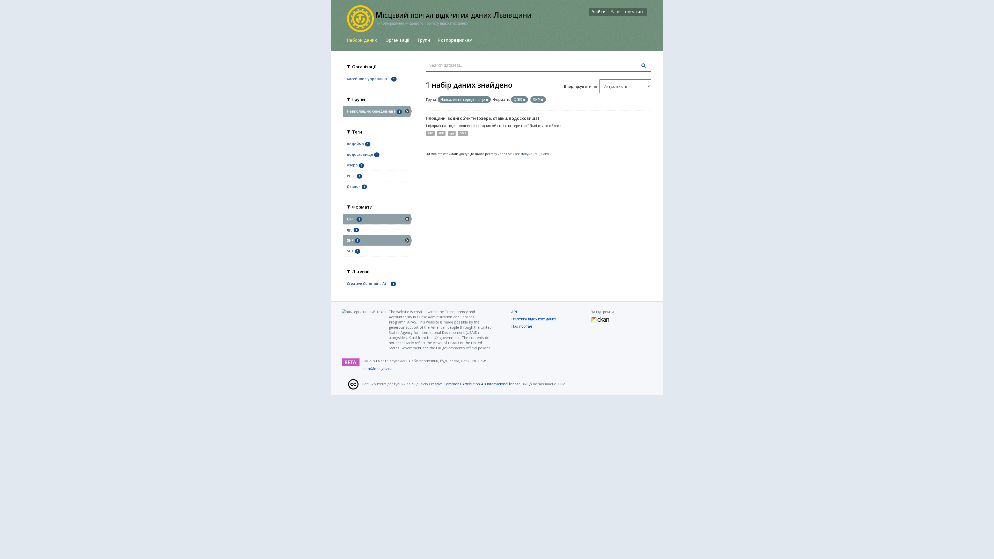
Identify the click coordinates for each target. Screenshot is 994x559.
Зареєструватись (628, 11)
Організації (397, 40)
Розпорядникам (455, 40)
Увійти (599, 11)
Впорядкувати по (581, 86)
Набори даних (362, 40)
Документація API (534, 154)
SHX (430, 133)
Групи (424, 40)
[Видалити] (487, 100)
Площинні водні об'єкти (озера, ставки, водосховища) (482, 118)
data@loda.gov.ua (377, 368)
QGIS (462, 133)
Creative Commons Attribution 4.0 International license (475, 383)
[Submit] (644, 65)
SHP (441, 133)
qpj (451, 133)
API (510, 154)
